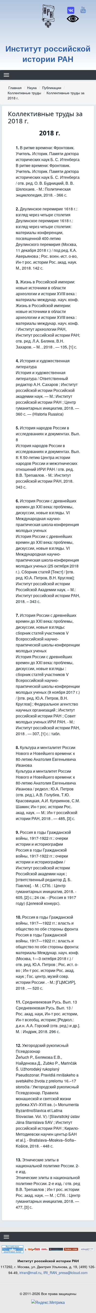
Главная (15, 87)
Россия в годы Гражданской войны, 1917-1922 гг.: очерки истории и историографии (43, 838)
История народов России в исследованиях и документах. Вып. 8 (48, 433)
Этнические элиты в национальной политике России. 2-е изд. (47, 1165)
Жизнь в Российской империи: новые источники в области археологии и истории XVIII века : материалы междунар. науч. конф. (47, 290)
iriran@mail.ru (30, 1272)
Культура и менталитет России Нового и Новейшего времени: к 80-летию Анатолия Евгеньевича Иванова (46, 756)
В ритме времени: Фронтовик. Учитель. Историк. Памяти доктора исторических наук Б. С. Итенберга (48, 153)
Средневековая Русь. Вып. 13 (49, 1002)
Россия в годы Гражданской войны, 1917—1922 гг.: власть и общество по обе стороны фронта (47, 923)
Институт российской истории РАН (48, 53)
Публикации (51, 87)
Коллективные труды (24, 92)
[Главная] (48, 16)
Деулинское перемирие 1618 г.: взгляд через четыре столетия (46, 212)
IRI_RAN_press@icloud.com (65, 1272)
